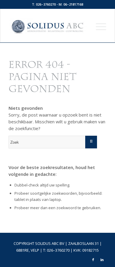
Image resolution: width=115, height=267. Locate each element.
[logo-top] (48, 26)
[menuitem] (98, 26)
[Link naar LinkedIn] (102, 259)
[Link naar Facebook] (93, 259)
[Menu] (98, 26)
